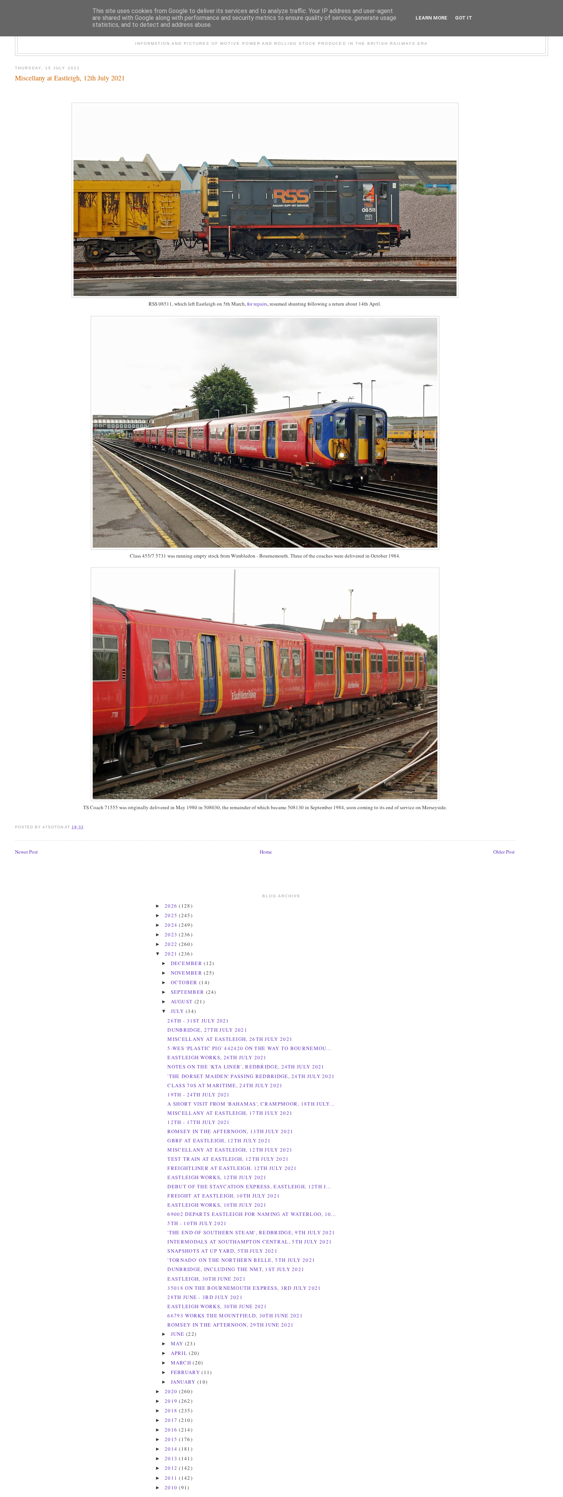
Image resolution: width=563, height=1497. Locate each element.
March (182, 1362)
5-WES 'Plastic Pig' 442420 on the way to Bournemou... (249, 1048)
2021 (172, 953)
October (185, 982)
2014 (172, 1448)
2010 (172, 1487)
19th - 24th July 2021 (198, 1094)
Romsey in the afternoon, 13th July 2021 (230, 1131)
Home (266, 851)
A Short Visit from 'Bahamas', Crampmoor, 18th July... (250, 1103)
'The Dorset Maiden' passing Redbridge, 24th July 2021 (251, 1076)
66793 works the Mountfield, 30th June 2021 (235, 1315)
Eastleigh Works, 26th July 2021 (217, 1057)
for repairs (257, 303)
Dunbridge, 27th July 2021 (207, 1029)
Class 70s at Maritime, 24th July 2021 (225, 1085)
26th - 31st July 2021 (198, 1020)
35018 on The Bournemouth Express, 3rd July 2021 (244, 1287)
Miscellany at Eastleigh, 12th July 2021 (70, 77)
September (188, 991)
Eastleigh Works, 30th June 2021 (217, 1306)
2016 (172, 1429)
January (184, 1381)
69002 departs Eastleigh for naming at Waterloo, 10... (251, 1214)
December (187, 963)
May (178, 1343)
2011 (172, 1477)
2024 (172, 924)
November (187, 972)
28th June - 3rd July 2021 (205, 1297)
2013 (172, 1458)
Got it (463, 18)
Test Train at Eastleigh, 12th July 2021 (228, 1158)
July (178, 1011)
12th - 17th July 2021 (198, 1122)
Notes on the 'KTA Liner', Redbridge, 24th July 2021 (245, 1066)
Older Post (504, 851)
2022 (172, 944)
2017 (172, 1420)
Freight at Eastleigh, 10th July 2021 (223, 1195)
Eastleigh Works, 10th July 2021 (217, 1204)
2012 (172, 1467)
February (186, 1372)
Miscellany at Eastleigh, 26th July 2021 (230, 1039)
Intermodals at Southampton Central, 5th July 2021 (249, 1241)
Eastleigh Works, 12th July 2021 (217, 1177)
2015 (172, 1439)
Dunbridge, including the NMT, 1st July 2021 (235, 1269)
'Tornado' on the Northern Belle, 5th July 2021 (241, 1259)
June (179, 1333)
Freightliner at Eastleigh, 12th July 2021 (232, 1168)
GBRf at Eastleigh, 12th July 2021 (219, 1140)
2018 (172, 1410)
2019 (172, 1400)
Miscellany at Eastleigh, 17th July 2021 (230, 1112)
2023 (172, 934)
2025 (172, 915)
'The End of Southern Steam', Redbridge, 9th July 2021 (251, 1232)
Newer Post (26, 851)
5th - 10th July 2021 (197, 1223)
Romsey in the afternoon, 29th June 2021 (230, 1324)
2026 (172, 905)
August (183, 1001)
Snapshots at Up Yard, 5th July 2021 (222, 1250)
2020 (172, 1391)
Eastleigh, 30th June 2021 (206, 1278)
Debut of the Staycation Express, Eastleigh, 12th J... (249, 1186)
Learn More (431, 18)
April (180, 1353)
